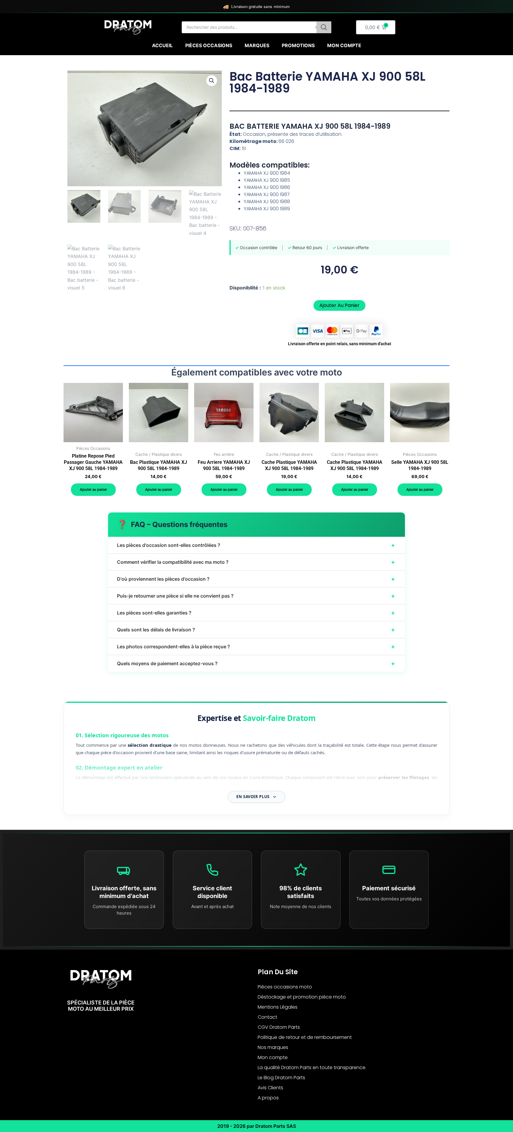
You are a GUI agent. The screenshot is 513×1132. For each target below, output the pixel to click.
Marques (257, 45)
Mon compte (344, 45)
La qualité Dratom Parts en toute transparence (311, 1067)
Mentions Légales (277, 1007)
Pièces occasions (208, 45)
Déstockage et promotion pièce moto (302, 997)
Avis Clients (270, 1087)
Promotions (298, 45)
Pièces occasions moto (285, 986)
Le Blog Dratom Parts (281, 1077)
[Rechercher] (323, 27)
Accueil (162, 45)
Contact (267, 1017)
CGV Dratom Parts (279, 1027)
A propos (268, 1097)
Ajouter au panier (339, 305)
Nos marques (273, 1047)
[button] (211, 80)
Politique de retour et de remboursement (305, 1037)
